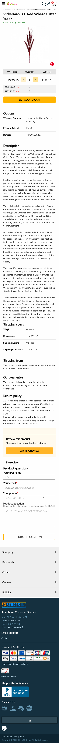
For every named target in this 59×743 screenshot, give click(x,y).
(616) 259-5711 (12, 620)
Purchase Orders (8, 676)
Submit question (29, 536)
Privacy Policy (18, 737)
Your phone (10, 493)
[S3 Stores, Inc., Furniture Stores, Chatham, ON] (15, 692)
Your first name (12, 472)
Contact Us (6, 638)
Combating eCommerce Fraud (15, 664)
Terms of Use (7, 737)
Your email (9, 483)
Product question (13, 503)
